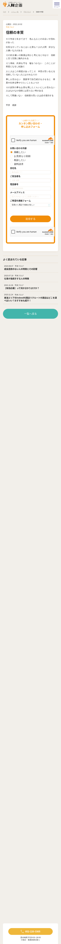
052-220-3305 (32, 931)
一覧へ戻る (30, 313)
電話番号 (14, 184)
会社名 (13, 167)
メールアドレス (17, 192)
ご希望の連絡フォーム (20, 200)
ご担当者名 (15, 176)
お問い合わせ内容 (18, 148)
